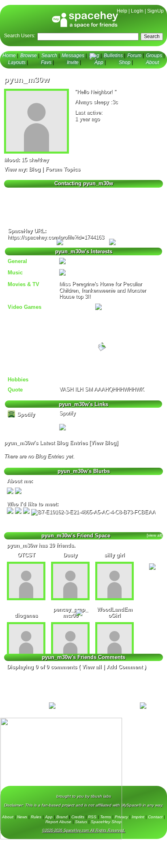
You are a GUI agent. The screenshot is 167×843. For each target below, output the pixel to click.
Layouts (17, 62)
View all (92, 667)
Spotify (25, 414)
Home (9, 55)
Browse (28, 55)
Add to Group (22, 218)
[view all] (155, 535)
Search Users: (19, 36)
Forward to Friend (107, 201)
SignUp (155, 11)
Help (122, 11)
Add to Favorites (105, 192)
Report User (100, 218)
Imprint (138, 817)
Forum (134, 55)
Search (152, 36)
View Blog (103, 443)
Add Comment (125, 667)
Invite (73, 62)
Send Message (22, 201)
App (98, 62)
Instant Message (24, 210)
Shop (125, 62)
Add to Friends (23, 192)
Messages (73, 55)
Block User (99, 210)
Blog (94, 55)
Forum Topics (62, 169)
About (152, 62)
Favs (46, 62)
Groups (154, 55)
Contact (155, 817)
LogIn (137, 11)
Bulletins (113, 55)
